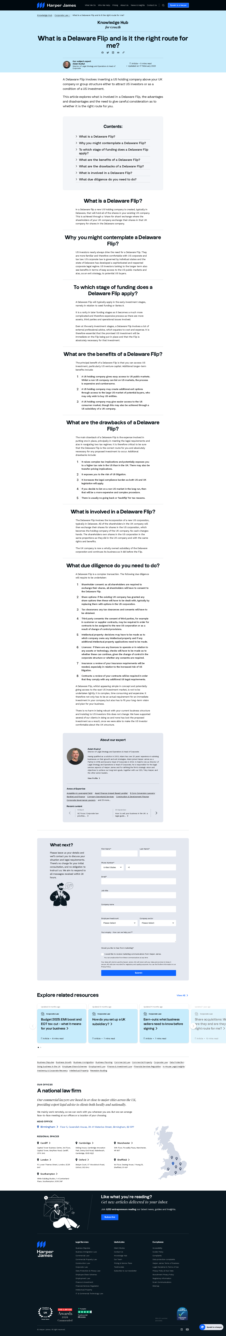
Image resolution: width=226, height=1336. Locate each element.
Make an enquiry (179, 15)
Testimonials (119, 1267)
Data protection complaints (163, 1259)
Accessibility (157, 1248)
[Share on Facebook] (102, 52)
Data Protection (177, 1062)
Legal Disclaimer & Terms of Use (165, 1267)
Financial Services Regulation (147, 1066)
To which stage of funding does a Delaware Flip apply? (113, 151)
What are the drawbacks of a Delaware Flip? (111, 166)
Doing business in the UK (48, 1066)
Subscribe (109, 1217)
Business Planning (103, 1062)
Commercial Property (142, 1062)
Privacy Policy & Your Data (162, 1271)
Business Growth (64, 1062)
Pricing (115, 5)
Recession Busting (98, 1070)
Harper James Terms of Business (165, 1263)
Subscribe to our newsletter (125, 1271)
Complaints (157, 1256)
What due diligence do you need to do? (108, 179)
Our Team (118, 1259)
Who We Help (104, 5)
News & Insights (138, 5)
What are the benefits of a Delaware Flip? (109, 160)
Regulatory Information (161, 1278)
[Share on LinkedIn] (113, 52)
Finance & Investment (84, 1282)
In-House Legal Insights (174, 1066)
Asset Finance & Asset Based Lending (111, 793)
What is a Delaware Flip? (97, 136)
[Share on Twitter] (107, 52)
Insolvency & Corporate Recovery (52, 1070)
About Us (124, 5)
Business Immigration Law (86, 1252)
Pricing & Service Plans (123, 1263)
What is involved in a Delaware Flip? (105, 173)
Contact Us (152, 5)
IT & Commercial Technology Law (89, 1293)
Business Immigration (83, 1062)
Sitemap (155, 1286)
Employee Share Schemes (74, 1066)
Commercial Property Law (86, 1259)
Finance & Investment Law (119, 1066)
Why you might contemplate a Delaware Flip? (112, 143)
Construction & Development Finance (132, 796)
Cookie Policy (157, 1252)
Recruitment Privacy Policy (163, 1275)
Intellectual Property (78, 1070)
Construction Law (83, 1263)
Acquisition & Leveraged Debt (79, 793)
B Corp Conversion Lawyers (142, 793)
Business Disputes (45, 1062)
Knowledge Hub (44, 15)
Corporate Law (61, 15)
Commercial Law (122, 1062)
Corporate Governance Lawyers (81, 800)
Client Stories (119, 1248)
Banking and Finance (76, 796)
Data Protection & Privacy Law (88, 1271)
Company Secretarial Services (100, 796)
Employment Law (97, 1066)
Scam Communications (161, 1282)
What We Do (90, 5)
